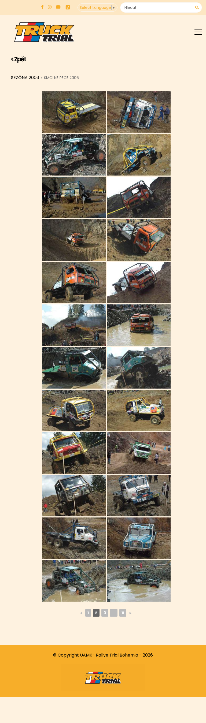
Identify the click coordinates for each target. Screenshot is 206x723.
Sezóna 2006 (25, 77)
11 (123, 613)
